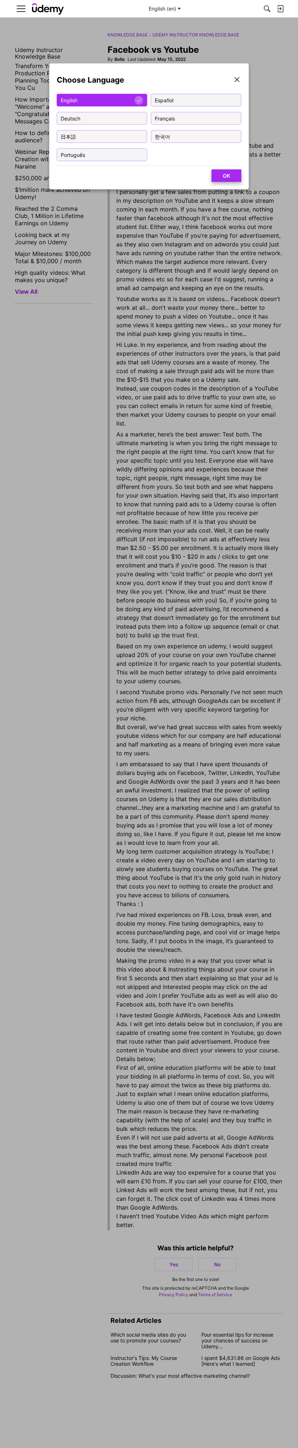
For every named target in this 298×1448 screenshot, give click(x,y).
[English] (48, 9)
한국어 (162, 136)
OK (226, 176)
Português (73, 154)
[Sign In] (280, 8)
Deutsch (70, 118)
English (69, 100)
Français (165, 118)
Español (164, 100)
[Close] (237, 80)
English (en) (162, 8)
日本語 (68, 136)
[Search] (267, 8)
